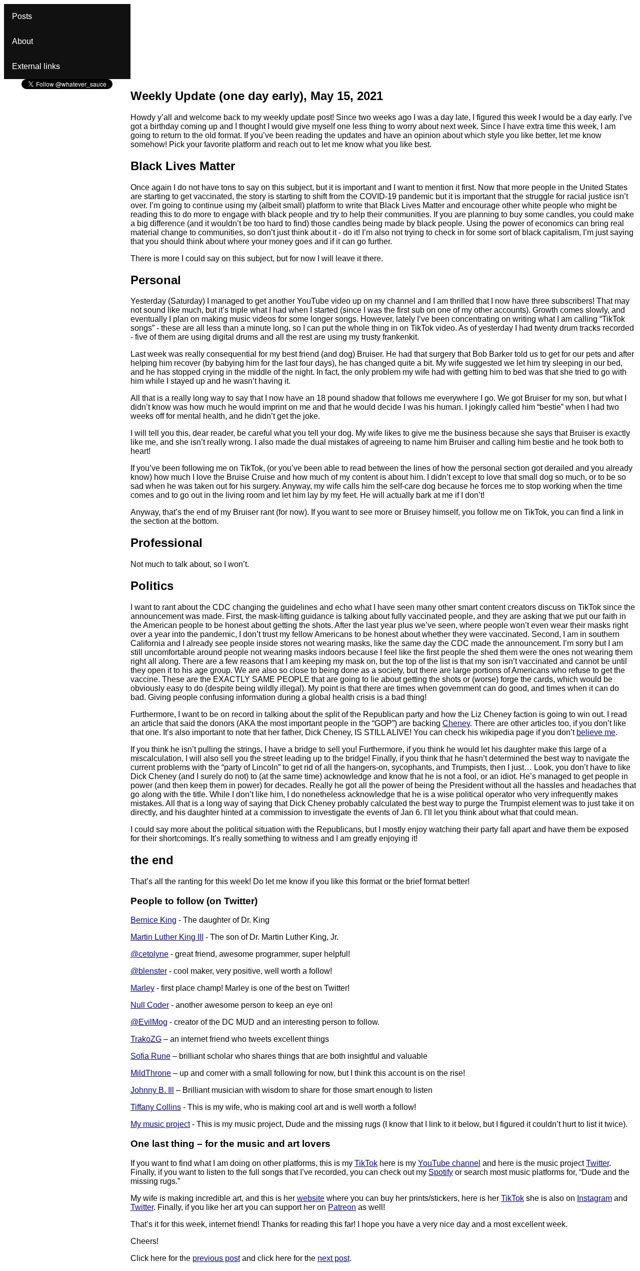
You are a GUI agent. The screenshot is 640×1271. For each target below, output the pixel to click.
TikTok (366, 1163)
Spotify (440, 1172)
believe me (596, 732)
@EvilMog (149, 1022)
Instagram (594, 1198)
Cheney (456, 723)
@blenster (148, 971)
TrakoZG (146, 1039)
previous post (216, 1258)
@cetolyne (149, 954)
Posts (22, 16)
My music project (160, 1124)
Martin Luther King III (167, 937)
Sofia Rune (150, 1056)
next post (334, 1258)
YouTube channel (449, 1163)
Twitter (597, 1163)
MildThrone (150, 1073)
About (22, 41)
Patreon (342, 1207)
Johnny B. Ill (152, 1090)
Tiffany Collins (155, 1107)
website (310, 1198)
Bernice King (153, 920)
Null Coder (149, 1005)
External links (36, 66)
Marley (142, 988)
